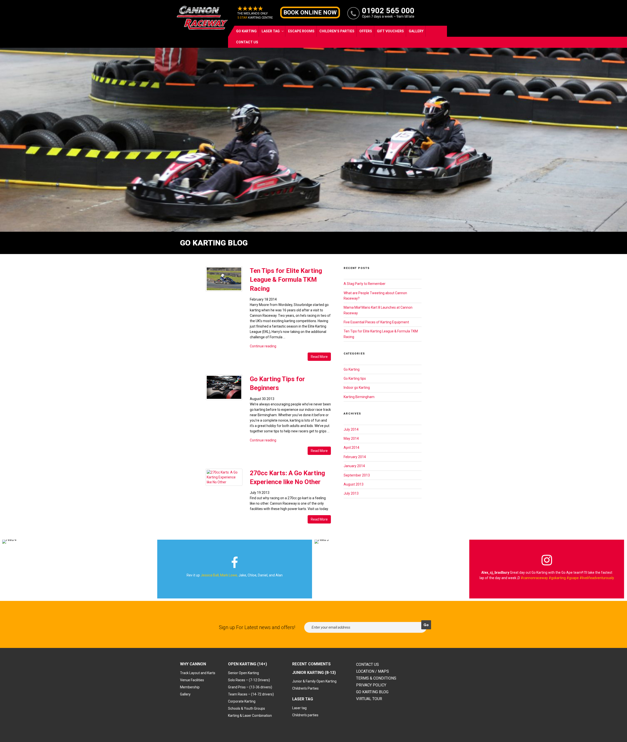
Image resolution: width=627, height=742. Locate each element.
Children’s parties (305, 715)
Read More (319, 357)
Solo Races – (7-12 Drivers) (249, 680)
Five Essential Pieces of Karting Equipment (376, 322)
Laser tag (299, 708)
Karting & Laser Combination (250, 716)
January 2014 (354, 466)
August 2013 (353, 484)
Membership (190, 687)
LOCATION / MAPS (372, 671)
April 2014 (351, 448)
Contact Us (247, 42)
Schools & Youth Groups (246, 708)
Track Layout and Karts (197, 673)
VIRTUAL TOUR (369, 698)
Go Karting (246, 31)
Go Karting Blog (372, 692)
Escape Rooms (301, 31)
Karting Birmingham (359, 397)
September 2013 (357, 475)
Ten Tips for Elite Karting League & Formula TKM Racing (286, 279)
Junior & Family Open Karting (314, 681)
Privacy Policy (371, 685)
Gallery (416, 31)
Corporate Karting (241, 701)
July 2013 (351, 493)
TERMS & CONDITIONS (376, 678)
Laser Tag (271, 31)
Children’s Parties (336, 31)
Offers (365, 31)
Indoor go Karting (357, 387)
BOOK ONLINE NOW (310, 12)
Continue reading (263, 346)
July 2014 (351, 429)
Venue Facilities (192, 680)
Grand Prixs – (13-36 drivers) (250, 687)
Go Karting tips (355, 378)
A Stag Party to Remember (365, 284)
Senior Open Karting (243, 673)
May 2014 (351, 438)
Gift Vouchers (390, 31)
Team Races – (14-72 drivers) (251, 694)
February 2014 (355, 457)
